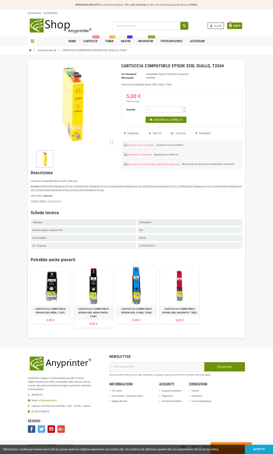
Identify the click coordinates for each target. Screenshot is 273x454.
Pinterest (204, 133)
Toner (110, 39)
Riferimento (127, 77)
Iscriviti (226, 367)
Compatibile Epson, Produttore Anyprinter (167, 74)
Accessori (197, 41)
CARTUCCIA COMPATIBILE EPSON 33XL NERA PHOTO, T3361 (93, 313)
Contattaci (36, 13)
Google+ (180, 133)
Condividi (133, 133)
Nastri (126, 39)
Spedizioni (196, 396)
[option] (50, 297)
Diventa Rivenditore (172, 401)
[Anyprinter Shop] (60, 25)
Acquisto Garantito (171, 390)
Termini (195, 390)
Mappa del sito (119, 401)
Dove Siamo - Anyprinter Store (127, 396)
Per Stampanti (128, 74)
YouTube (51, 429)
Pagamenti (167, 396)
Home (72, 41)
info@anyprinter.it (47, 400)
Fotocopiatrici (172, 41)
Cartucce (91, 39)
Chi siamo (117, 390)
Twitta (156, 133)
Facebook (31, 429)
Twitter (41, 429)
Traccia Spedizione (201, 401)
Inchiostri (146, 39)
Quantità (130, 109)
